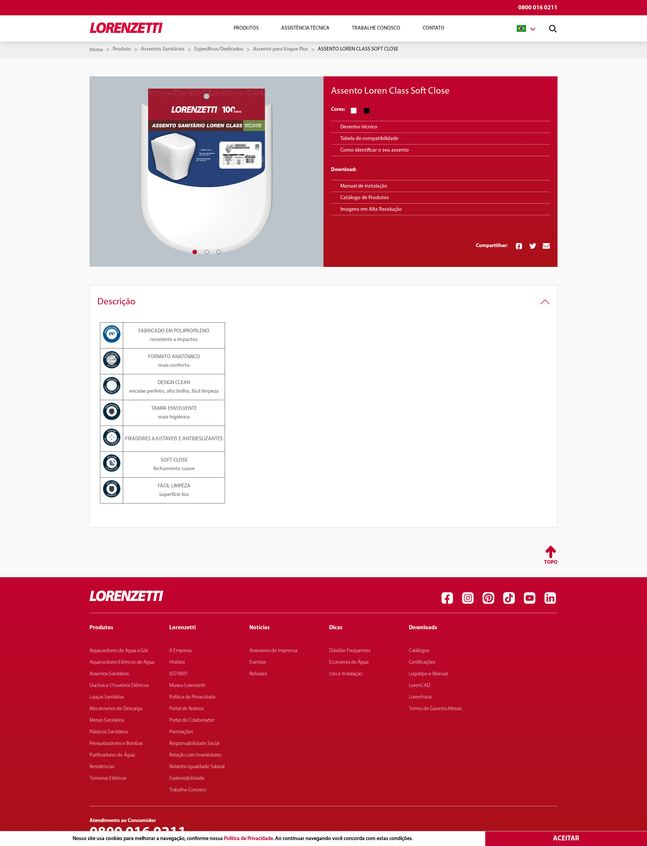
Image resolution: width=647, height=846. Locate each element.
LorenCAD (419, 685)
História (177, 662)
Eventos (257, 662)
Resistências (101, 767)
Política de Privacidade (248, 839)
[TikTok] (508, 597)
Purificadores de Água (112, 755)
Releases (258, 674)
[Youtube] (529, 597)
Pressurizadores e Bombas (116, 743)
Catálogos (419, 651)
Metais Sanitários (106, 720)
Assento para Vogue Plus (280, 49)
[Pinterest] (488, 597)
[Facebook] (447, 597)
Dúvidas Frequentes (349, 651)
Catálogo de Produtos (364, 198)
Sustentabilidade (186, 778)
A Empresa (180, 651)
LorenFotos (420, 697)
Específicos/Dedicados (218, 49)
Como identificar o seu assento (374, 150)
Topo (551, 562)
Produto (122, 49)
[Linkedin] (550, 597)
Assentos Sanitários (163, 49)
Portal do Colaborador (191, 720)
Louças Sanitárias (106, 697)
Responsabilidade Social (194, 743)
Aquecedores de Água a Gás (118, 651)
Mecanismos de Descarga (115, 709)
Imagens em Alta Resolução (371, 209)
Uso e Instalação (345, 674)
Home (96, 50)
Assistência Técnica (305, 28)
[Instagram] (467, 597)
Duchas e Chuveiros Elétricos (119, 685)
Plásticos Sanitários (108, 732)
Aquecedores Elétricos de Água (121, 662)
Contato (433, 28)
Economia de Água (348, 662)
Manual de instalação (363, 186)
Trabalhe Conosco (376, 28)
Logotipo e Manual (428, 674)
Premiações (181, 732)
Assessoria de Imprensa (273, 651)
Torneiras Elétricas (107, 778)
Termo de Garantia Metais (435, 709)
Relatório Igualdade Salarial (197, 767)
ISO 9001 (178, 674)
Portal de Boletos (186, 709)
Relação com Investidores (195, 755)
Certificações (422, 662)
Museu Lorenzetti (187, 685)
